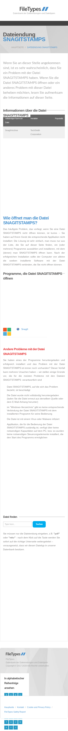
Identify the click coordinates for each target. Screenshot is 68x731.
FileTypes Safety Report (15, 712)
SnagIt (24, 329)
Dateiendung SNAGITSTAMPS (42, 47)
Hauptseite (17, 47)
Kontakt (20, 707)
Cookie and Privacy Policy (39, 707)
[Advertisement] (34, 177)
